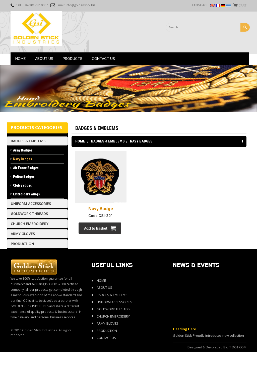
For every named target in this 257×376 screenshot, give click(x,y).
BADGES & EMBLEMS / (109, 141)
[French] (218, 5)
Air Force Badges (26, 168)
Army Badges (22, 150)
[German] (223, 5)
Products (72, 59)
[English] (212, 5)
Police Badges (24, 177)
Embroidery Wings (26, 194)
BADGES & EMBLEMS (28, 140)
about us (104, 287)
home (101, 280)
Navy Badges (22, 159)
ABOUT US (44, 59)
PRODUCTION (22, 243)
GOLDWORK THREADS (29, 213)
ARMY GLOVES (23, 233)
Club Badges (22, 185)
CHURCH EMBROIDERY (29, 223)
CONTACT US (103, 59)
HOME (20, 59)
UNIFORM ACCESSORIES (31, 203)
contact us (106, 337)
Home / (82, 141)
